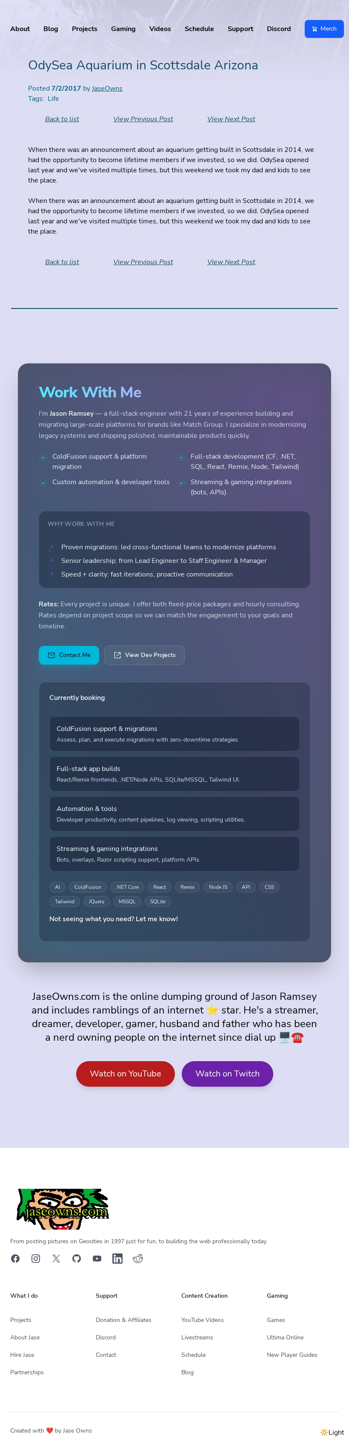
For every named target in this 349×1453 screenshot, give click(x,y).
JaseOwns (107, 88)
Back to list (62, 119)
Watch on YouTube (125, 1073)
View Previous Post (143, 119)
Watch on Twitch (227, 1073)
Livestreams (197, 1337)
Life (53, 98)
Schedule (199, 29)
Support (240, 29)
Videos (160, 29)
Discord (279, 29)
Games (276, 1320)
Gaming (123, 29)
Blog (50, 29)
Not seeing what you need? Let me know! (113, 919)
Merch (328, 29)
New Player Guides (292, 1355)
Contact (106, 1355)
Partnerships (27, 1372)
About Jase (25, 1337)
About (20, 29)
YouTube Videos (202, 1320)
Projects (84, 29)
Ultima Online (285, 1337)
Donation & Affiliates (124, 1320)
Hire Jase (22, 1355)
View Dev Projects (150, 655)
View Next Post (231, 119)
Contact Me (75, 655)
